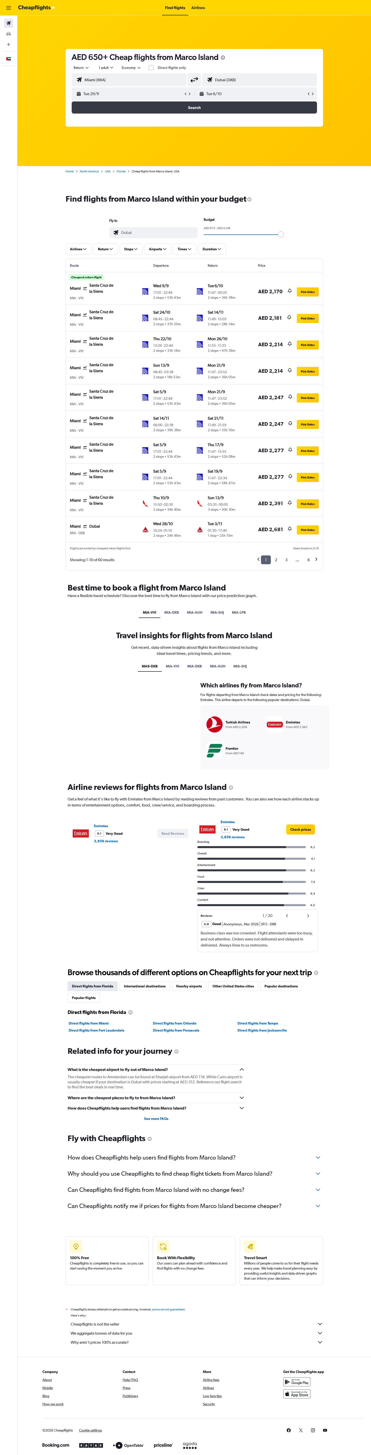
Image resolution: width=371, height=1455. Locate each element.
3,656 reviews (106, 841)
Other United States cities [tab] (233, 986)
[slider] (281, 234)
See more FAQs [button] (156, 1119)
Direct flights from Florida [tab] (92, 986)
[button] (8, 7)
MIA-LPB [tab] (239, 612)
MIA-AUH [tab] (194, 612)
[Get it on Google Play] (296, 1381)
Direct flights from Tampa (257, 1023)
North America (89, 171)
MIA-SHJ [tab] (217, 612)
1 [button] (266, 559)
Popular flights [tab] (84, 998)
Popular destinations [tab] (281, 986)
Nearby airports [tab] (189, 986)
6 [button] (308, 559)
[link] (300, 829)
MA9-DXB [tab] (150, 666)
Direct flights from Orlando (174, 1023)
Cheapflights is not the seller (95, 1324)
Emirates (101, 826)
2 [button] (276, 559)
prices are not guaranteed (168, 1309)
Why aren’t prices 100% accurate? (100, 1342)
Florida (121, 171)
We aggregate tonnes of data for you (101, 1333)
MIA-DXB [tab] (171, 612)
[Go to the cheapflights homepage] (37, 7)
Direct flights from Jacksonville (262, 1030)
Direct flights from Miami (89, 1023)
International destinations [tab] (145, 986)
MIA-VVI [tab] (149, 612)
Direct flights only (172, 68)
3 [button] (286, 559)
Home (70, 171)
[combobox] (81, 67)
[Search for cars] (8, 34)
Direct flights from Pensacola (176, 1030)
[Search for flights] (8, 23)
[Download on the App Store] (296, 1393)
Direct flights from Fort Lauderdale (96, 1030)
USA (108, 171)
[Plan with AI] (8, 44)
